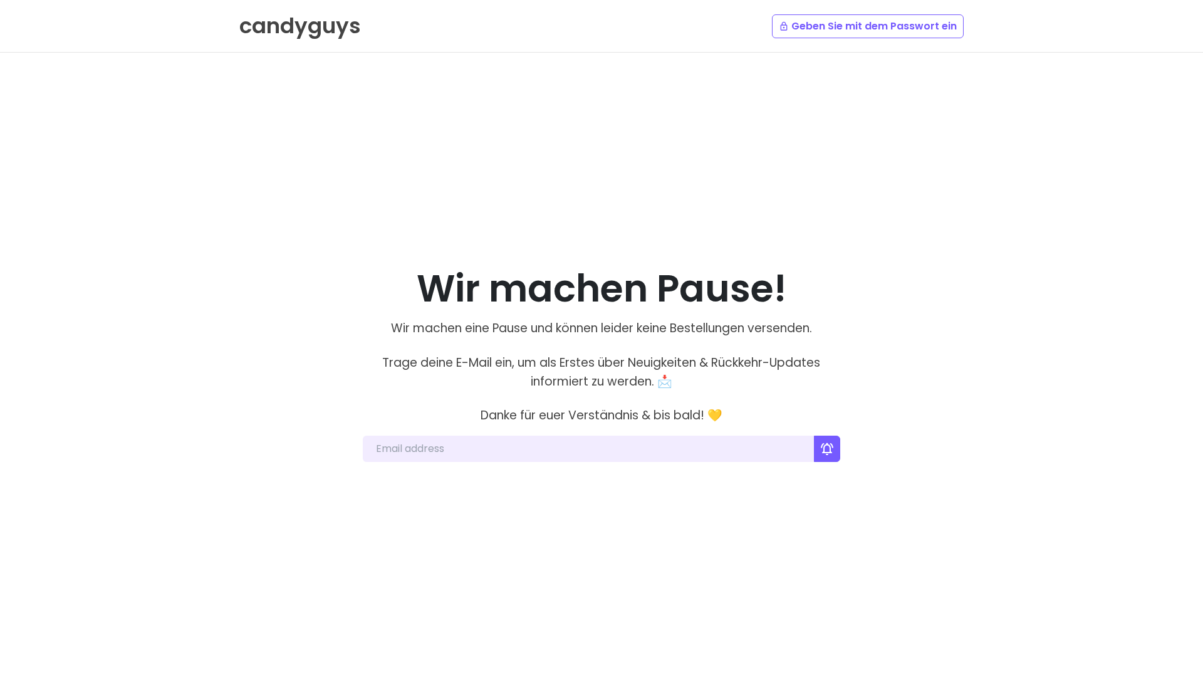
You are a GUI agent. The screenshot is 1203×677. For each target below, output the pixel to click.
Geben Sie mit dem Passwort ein (868, 26)
